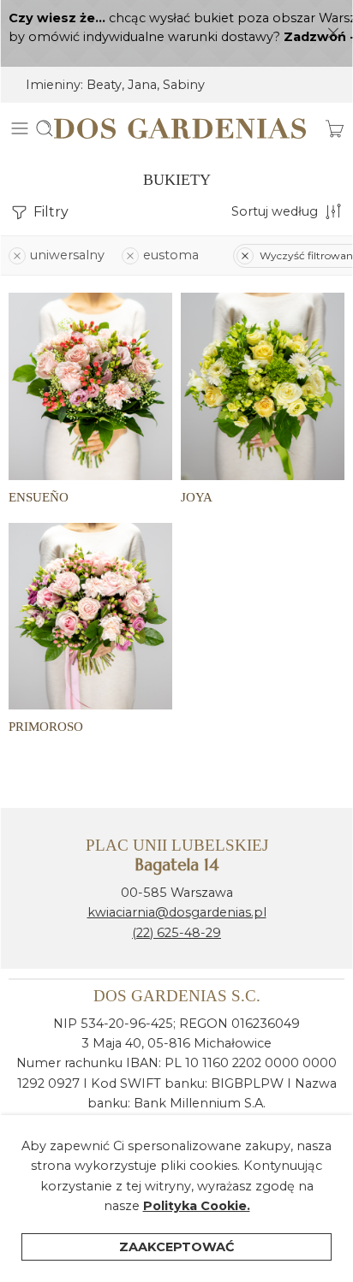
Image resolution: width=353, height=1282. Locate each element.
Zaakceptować (177, 1247)
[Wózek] (334, 128)
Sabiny (184, 84)
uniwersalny (67, 255)
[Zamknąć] (333, 33)
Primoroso (46, 726)
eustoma (171, 255)
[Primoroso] (90, 616)
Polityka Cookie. (196, 1206)
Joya (196, 497)
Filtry (49, 212)
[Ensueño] (90, 386)
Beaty (104, 84)
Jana (142, 84)
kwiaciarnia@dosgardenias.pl (176, 912)
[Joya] (262, 386)
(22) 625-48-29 (176, 933)
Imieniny (53, 84)
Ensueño (39, 497)
